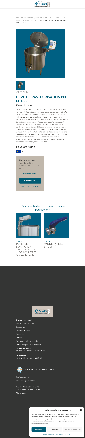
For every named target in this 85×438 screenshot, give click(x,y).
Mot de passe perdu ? (30, 186)
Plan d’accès (21, 393)
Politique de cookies (48, 434)
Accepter (39, 429)
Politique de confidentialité (62, 434)
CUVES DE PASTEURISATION (28, 20)
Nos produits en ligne (29, 18)
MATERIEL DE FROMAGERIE (51, 18)
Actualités (20, 334)
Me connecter (30, 181)
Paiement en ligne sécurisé (27, 341)
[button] (81, 410)
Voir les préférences (72, 429)
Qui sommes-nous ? (24, 320)
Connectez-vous (27, 160)
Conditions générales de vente (28, 345)
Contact (19, 338)
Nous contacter (30, 173)
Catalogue (20, 327)
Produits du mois (23, 331)
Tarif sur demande (25, 255)
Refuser (55, 429)
